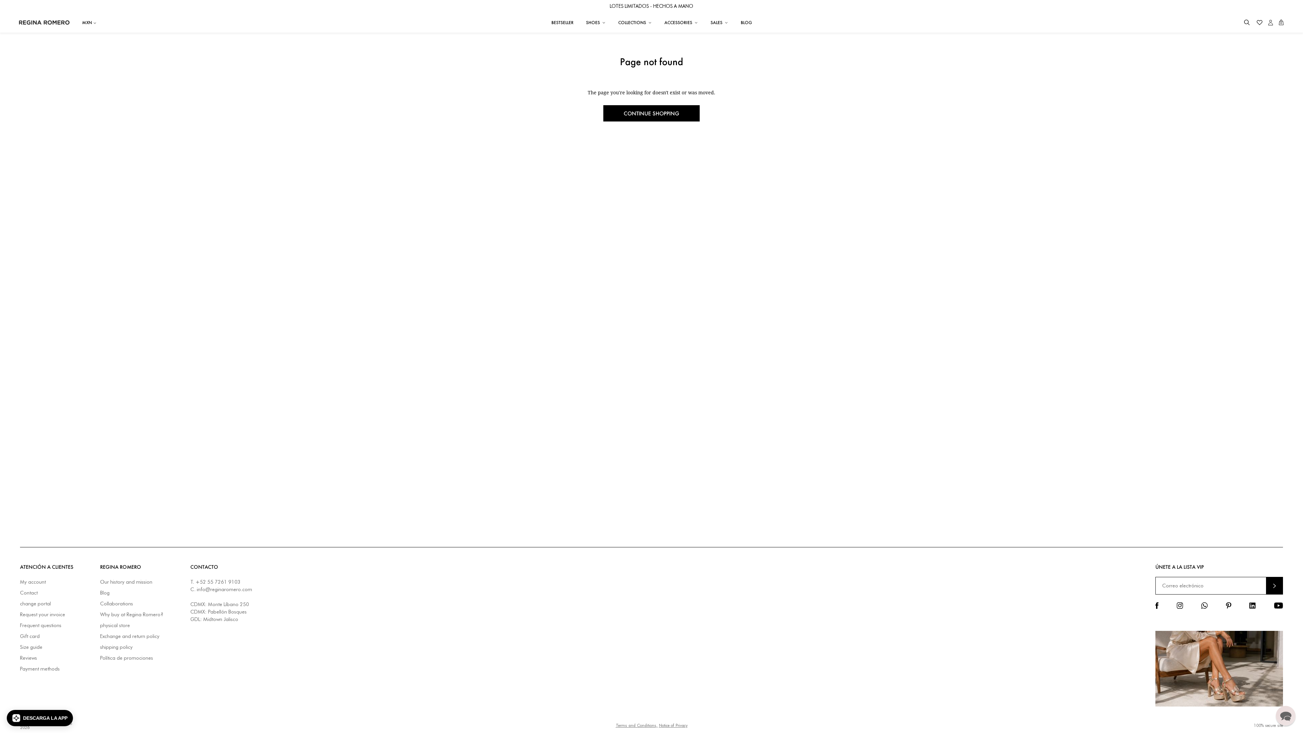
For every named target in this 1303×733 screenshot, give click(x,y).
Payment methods (40, 669)
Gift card (30, 636)
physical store (115, 625)
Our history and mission (126, 582)
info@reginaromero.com (224, 589)
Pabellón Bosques (227, 612)
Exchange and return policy (129, 636)
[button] (1247, 22)
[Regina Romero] (44, 22)
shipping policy (116, 647)
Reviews (28, 658)
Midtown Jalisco (220, 619)
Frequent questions (40, 625)
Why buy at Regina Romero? (131, 614)
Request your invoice (42, 614)
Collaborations (116, 603)
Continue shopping (651, 113)
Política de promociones (126, 658)
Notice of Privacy (673, 725)
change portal (35, 603)
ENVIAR (1274, 585)
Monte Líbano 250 (228, 604)
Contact (29, 593)
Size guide (31, 647)
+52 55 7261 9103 (218, 582)
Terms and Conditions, (637, 725)
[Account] (1270, 22)
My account (33, 582)
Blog (105, 593)
